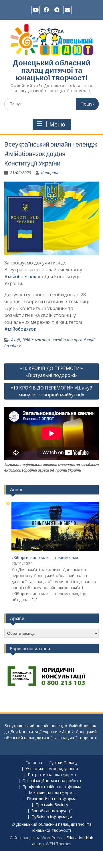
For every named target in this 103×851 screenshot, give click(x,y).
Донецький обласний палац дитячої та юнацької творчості (51, 70)
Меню (57, 124)
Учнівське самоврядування (51, 769)
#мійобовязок (20, 276)
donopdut (50, 172)
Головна (33, 763)
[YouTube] (35, 10)
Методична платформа (52, 793)
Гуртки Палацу (63, 763)
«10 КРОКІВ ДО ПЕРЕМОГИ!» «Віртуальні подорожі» (51, 371)
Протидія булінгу (51, 805)
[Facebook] (46, 10)
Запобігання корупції (51, 811)
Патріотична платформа (52, 775)
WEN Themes (58, 843)
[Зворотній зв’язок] (67, 10)
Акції (15, 339)
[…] (34, 599)
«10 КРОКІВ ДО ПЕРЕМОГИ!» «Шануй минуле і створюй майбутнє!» (51, 391)
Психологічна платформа (51, 799)
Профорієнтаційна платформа (51, 787)
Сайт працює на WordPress (36, 837)
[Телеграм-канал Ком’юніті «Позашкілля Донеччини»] (57, 10)
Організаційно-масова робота (51, 781)
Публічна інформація (51, 817)
